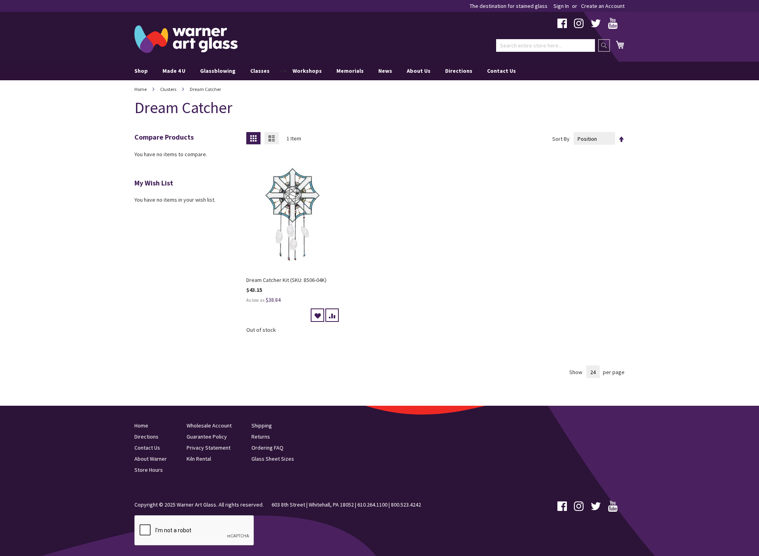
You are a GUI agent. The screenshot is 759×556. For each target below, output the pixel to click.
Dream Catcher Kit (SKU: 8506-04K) (286, 280)
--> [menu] (325, 70)
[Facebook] (562, 25)
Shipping (261, 425)
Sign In (561, 5)
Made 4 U (173, 70)
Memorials (350, 70)
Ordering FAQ (267, 447)
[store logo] (186, 39)
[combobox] (545, 45)
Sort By (561, 138)
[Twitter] (596, 25)
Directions (458, 70)
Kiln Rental (199, 458)
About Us (418, 70)
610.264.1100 (372, 504)
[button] (317, 315)
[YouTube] (612, 25)
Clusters (168, 89)
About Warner (150, 458)
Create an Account (603, 5)
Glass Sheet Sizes (272, 458)
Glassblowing (218, 70)
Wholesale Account (209, 425)
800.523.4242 (406, 504)
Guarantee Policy (207, 436)
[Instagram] (578, 25)
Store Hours (148, 469)
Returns (260, 436)
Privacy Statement (208, 447)
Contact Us (501, 70)
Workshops (307, 70)
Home (140, 89)
